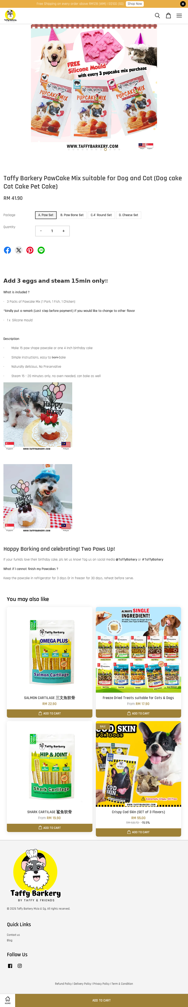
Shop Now (135, 4)
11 (114, 149)
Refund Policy (63, 984)
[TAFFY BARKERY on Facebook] (10, 968)
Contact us (13, 935)
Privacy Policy (101, 984)
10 (110, 149)
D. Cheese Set (128, 215)
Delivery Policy (82, 984)
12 (119, 149)
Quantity (9, 227)
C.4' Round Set (101, 215)
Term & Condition (122, 984)
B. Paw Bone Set (72, 215)
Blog (9, 940)
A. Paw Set (45, 215)
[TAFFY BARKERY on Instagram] (20, 968)
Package (9, 215)
